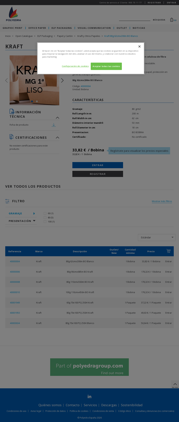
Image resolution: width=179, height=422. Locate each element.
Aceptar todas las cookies (106, 66)
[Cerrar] (139, 46)
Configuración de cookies (75, 66)
